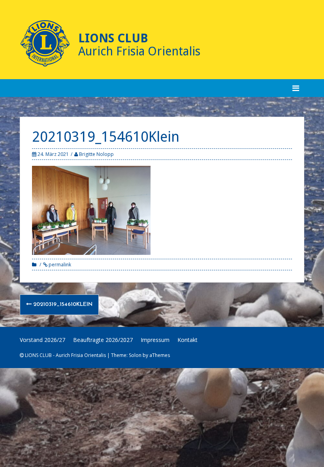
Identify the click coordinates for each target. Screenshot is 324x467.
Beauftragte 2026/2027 (103, 340)
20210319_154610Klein (62, 305)
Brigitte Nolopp (96, 154)
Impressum (155, 340)
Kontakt (187, 340)
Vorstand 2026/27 (42, 340)
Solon (135, 355)
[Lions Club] (45, 43)
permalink (59, 264)
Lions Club (113, 38)
